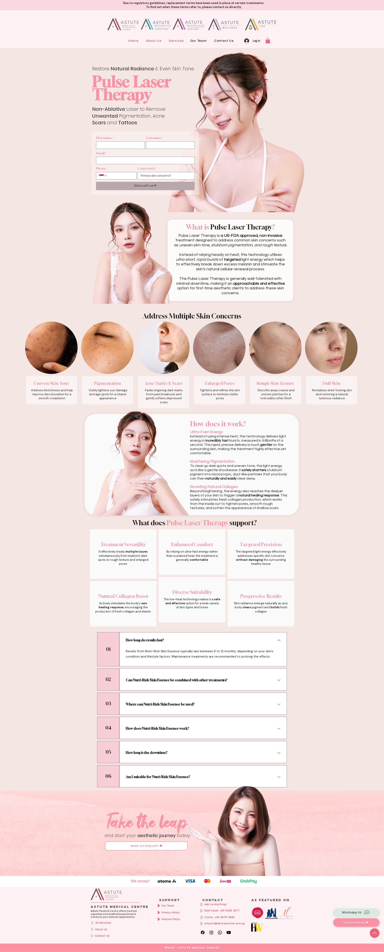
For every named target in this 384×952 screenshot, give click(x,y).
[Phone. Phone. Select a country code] (103, 176)
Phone (102, 168)
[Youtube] (228, 932)
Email (101, 153)
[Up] (375, 933)
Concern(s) (147, 168)
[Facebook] (202, 932)
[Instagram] (211, 932)
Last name (155, 138)
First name (105, 138)
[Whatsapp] (220, 932)
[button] (176, 40)
